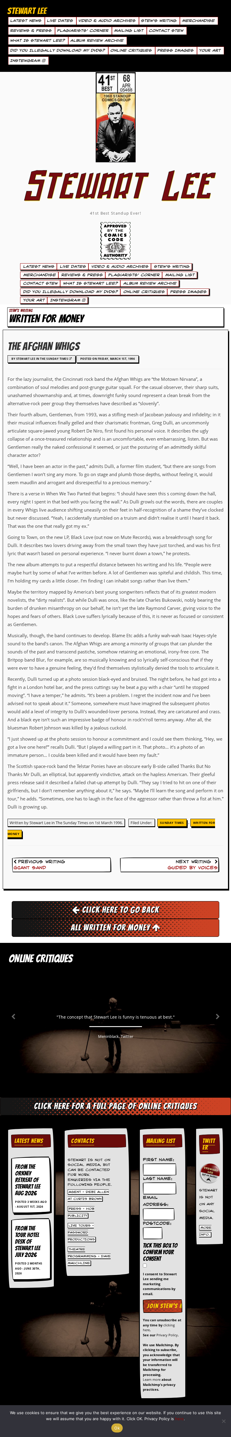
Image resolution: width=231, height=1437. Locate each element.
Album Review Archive (96, 40)
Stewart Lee (115, 194)
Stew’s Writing (158, 21)
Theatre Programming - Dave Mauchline (89, 1256)
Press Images (175, 50)
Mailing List (128, 30)
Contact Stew (166, 30)
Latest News (25, 21)
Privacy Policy (167, 1335)
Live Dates (60, 21)
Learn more (152, 1379)
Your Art (209, 50)
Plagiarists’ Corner (82, 30)
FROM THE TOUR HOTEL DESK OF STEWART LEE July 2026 (27, 1241)
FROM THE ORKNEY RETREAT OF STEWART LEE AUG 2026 (27, 1180)
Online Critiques (131, 50)
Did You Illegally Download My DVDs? (57, 50)
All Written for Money (111, 927)
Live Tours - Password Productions (81, 1232)
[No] (223, 1421)
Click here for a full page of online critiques (115, 1106)
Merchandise (198, 21)
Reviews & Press (30, 30)
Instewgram (26, 61)
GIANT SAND (30, 868)
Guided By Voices (193, 868)
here (179, 1418)
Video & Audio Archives (106, 21)
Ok (117, 1428)
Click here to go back (119, 909)
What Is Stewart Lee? (37, 40)
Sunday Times (172, 823)
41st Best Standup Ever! (115, 213)
